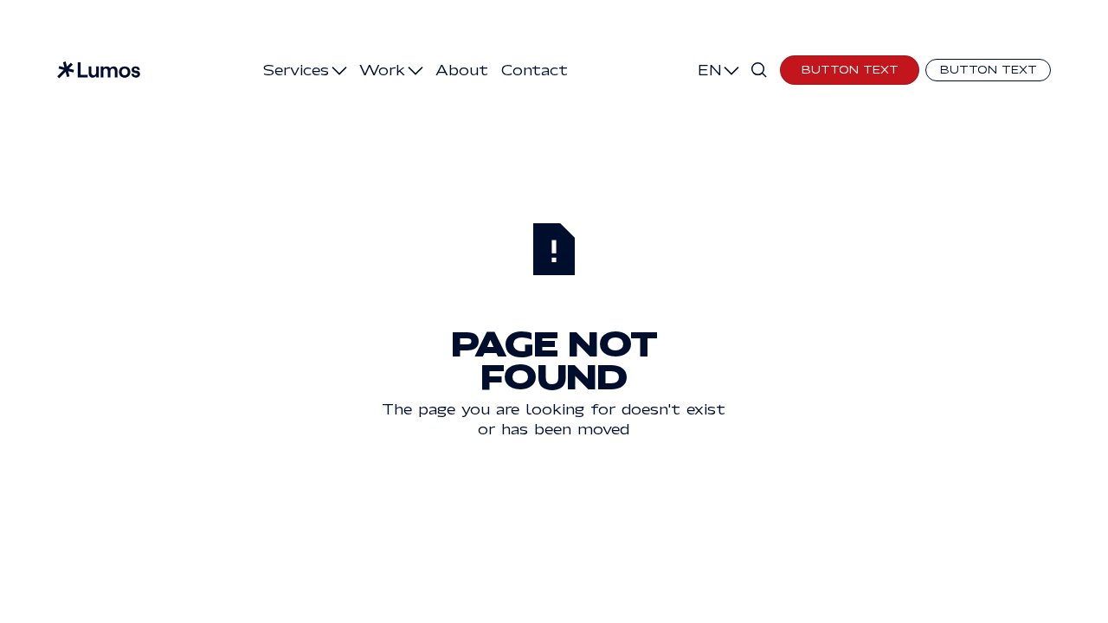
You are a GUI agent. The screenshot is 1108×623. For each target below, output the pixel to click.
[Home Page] (98, 70)
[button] (304, 70)
